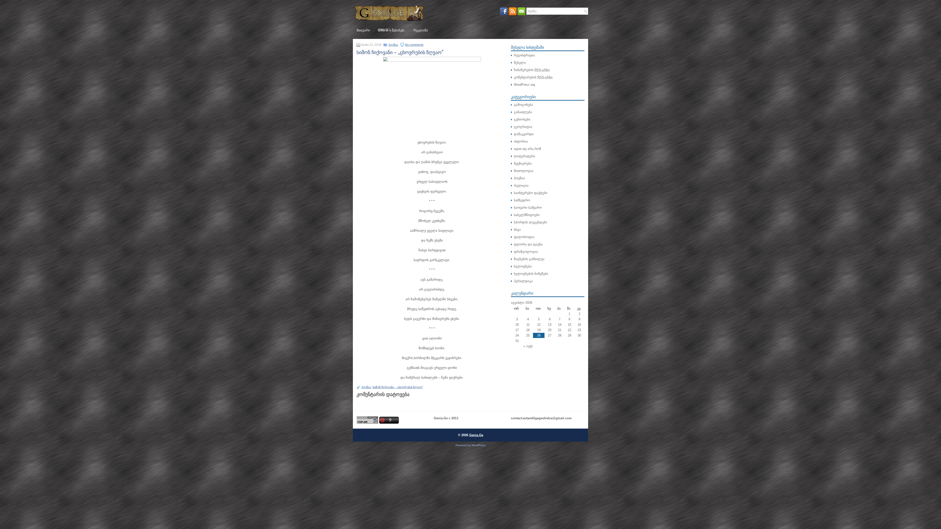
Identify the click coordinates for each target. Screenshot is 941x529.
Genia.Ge (476, 435)
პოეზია (393, 45)
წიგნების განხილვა (529, 259)
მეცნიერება (523, 163)
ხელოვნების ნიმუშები (531, 274)
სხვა (517, 229)
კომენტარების (533, 77)
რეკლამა (420, 29)
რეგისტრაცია (524, 55)
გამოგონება (523, 105)
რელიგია (521, 185)
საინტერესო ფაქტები (530, 193)
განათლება (523, 112)
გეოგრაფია (523, 127)
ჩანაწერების (532, 70)
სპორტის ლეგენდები (530, 222)
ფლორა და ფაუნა (528, 244)
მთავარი (363, 29)
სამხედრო (522, 200)
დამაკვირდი (524, 134)
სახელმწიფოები (527, 215)
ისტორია (521, 141)
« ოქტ (527, 346)
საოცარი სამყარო (528, 207)
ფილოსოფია (524, 237)
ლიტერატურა (524, 156)
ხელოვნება (523, 266)
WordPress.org (524, 84)
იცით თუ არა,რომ (527, 149)
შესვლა (520, 62)
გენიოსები (522, 119)
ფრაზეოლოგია (526, 251)
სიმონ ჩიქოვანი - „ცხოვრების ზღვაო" (397, 387)
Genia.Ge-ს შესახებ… (392, 29)
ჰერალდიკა (523, 281)
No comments (414, 45)
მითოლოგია (523, 171)
